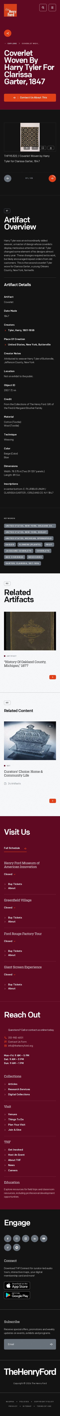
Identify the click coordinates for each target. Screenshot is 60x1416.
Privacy (13, 1406)
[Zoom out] (35, 148)
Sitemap (27, 1406)
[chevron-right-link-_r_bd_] (52, 677)
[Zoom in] (27, 148)
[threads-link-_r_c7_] (25, 1238)
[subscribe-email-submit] (50, 1344)
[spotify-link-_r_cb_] (16, 1247)
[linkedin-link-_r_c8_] (34, 1238)
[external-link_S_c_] (30, 1046)
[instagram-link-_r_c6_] (16, 1238)
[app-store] (17, 1285)
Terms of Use (44, 1406)
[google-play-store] (17, 1295)
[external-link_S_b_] (30, 1042)
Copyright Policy (44, 1402)
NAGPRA (10, 1402)
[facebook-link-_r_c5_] (7, 1238)
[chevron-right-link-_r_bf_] (52, 801)
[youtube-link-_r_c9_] (43, 1238)
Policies (24, 1402)
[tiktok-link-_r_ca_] (7, 1247)
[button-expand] (50, 726)
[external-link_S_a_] (30, 1038)
